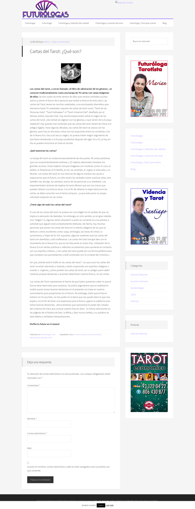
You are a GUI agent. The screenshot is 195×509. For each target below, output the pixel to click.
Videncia (135, 301)
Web (29, 448)
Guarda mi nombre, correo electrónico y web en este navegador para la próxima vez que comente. (68, 468)
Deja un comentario (60, 41)
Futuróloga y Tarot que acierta (146, 162)
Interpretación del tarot (38, 337)
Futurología (136, 142)
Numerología (46, 334)
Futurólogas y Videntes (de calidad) (148, 149)
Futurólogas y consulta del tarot (147, 155)
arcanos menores (139, 281)
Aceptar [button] (101, 505)
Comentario (33, 385)
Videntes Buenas (139, 333)
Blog (133, 169)
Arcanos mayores (80, 334)
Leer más (110, 505)
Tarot (53, 334)
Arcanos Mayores (139, 274)
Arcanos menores (94, 334)
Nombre (32, 418)
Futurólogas (46, 9)
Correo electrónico (37, 433)
